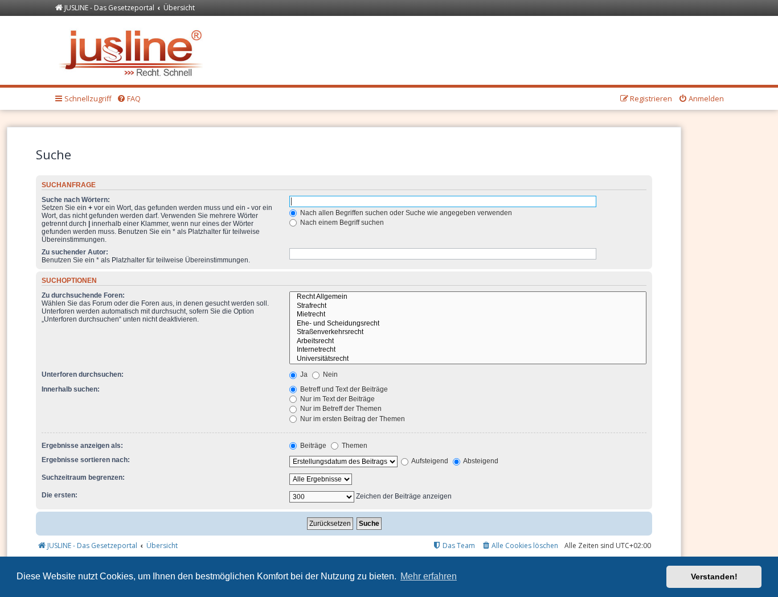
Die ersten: (59, 495)
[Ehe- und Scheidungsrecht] (467, 323)
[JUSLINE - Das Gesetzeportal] (133, 50)
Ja (303, 374)
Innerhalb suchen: (71, 389)
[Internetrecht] (467, 350)
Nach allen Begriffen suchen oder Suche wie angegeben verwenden (405, 213)
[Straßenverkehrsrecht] (467, 332)
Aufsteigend (429, 461)
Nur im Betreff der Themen (340, 409)
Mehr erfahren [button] (428, 576)
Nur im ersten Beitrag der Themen (351, 419)
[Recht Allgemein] (467, 297)
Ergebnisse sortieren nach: (86, 460)
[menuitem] (129, 99)
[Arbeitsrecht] (467, 341)
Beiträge (312, 446)
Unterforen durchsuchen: (83, 374)
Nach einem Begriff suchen (341, 223)
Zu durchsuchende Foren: (83, 295)
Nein (329, 374)
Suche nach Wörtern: (76, 200)
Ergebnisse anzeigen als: (82, 446)
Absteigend (480, 461)
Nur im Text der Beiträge (336, 399)
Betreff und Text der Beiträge (343, 389)
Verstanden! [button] (714, 576)
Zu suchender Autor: (75, 252)
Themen (353, 446)
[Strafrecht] (467, 306)
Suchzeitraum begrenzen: (83, 477)
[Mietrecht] (467, 314)
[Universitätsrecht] (467, 359)
